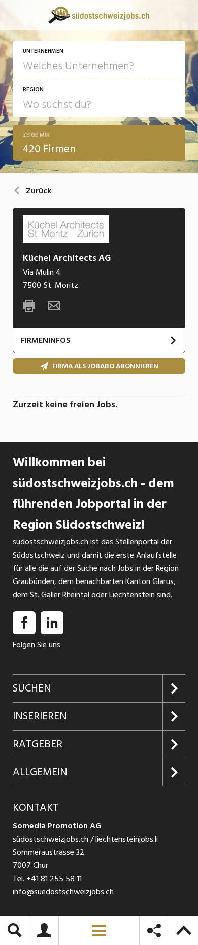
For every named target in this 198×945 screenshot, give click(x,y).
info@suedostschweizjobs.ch (63, 891)
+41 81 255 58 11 (54, 878)
